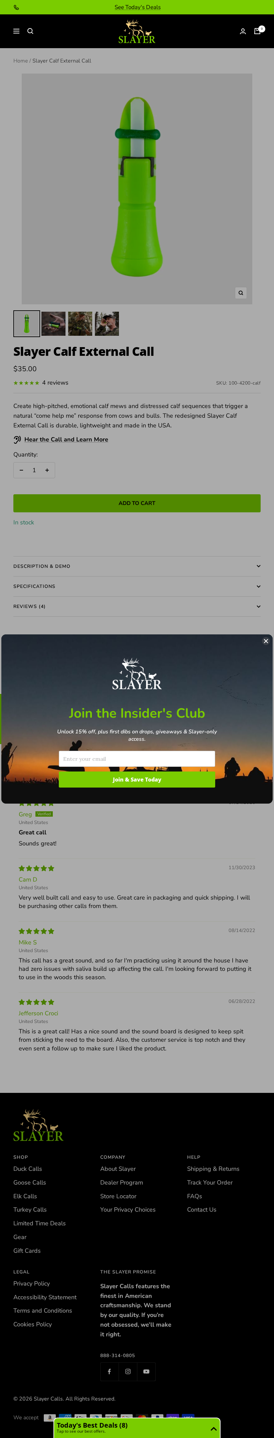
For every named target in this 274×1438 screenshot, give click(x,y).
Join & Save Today (137, 779)
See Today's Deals (138, 7)
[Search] (30, 31)
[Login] (243, 31)
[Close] (266, 641)
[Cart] (257, 31)
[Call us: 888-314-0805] (16, 7)
